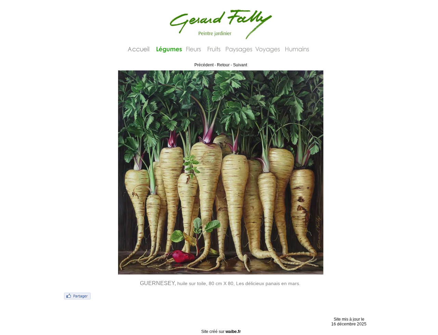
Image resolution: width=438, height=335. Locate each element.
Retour (223, 65)
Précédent (204, 65)
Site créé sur (221, 331)
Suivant (240, 65)
